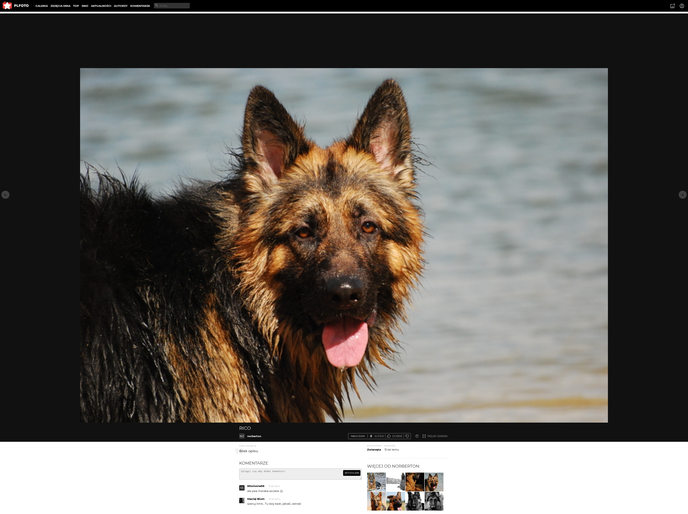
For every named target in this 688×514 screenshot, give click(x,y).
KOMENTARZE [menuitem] (140, 6)
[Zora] (376, 501)
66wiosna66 (255, 486)
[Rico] (434, 482)
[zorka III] (414, 501)
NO (242, 436)
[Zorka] (376, 482)
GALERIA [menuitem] (41, 6)
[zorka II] (434, 501)
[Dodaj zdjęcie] (672, 6)
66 (241, 487)
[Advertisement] (344, 38)
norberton (254, 436)
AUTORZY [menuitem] (121, 6)
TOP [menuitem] (76, 6)
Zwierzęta (374, 449)
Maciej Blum (256, 499)
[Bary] (395, 501)
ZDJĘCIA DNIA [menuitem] (60, 6)
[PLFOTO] (15, 5)
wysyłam (352, 473)
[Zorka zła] (414, 482)
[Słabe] (407, 436)
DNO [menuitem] (85, 6)
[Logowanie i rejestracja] (682, 6)
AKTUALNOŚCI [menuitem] (101, 6)
